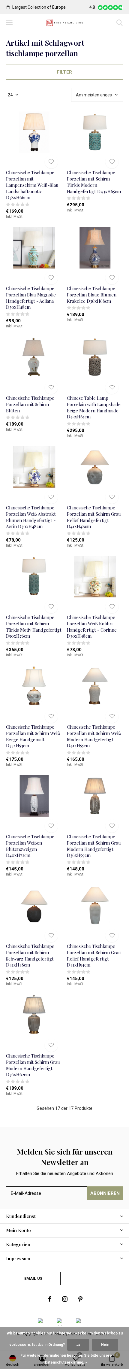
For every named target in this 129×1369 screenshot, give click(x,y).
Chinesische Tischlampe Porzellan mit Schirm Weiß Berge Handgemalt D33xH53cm (33, 736)
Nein (105, 1345)
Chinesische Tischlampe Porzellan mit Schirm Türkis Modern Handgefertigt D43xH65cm (94, 181)
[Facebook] (49, 1299)
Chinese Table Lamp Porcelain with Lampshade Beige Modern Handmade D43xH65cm (94, 407)
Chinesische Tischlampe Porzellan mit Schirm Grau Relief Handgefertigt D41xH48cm (94, 517)
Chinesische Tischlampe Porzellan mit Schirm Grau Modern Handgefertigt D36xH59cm (94, 845)
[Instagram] (65, 1299)
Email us (33, 1278)
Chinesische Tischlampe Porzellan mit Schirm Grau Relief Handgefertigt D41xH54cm (94, 955)
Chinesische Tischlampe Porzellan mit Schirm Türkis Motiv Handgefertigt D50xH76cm (34, 626)
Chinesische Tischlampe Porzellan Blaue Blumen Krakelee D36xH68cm (91, 294)
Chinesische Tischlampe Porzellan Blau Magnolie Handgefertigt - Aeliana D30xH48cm (31, 297)
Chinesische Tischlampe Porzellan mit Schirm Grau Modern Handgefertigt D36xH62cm (33, 1065)
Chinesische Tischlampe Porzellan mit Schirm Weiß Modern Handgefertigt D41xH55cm (94, 736)
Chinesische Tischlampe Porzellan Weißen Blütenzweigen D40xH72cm (30, 845)
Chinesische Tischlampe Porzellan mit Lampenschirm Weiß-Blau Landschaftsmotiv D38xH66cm (32, 184)
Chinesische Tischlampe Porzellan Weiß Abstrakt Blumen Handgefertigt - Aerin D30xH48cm (31, 517)
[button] (9, 23)
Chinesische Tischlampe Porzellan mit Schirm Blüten (30, 404)
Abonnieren (105, 1193)
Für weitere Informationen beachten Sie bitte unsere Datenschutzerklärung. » (66, 1358)
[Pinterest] (80, 1299)
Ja (78, 1345)
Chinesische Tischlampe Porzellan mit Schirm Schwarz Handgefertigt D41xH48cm (30, 955)
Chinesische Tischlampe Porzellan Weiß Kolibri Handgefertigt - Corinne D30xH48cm (92, 626)
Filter (64, 72)
